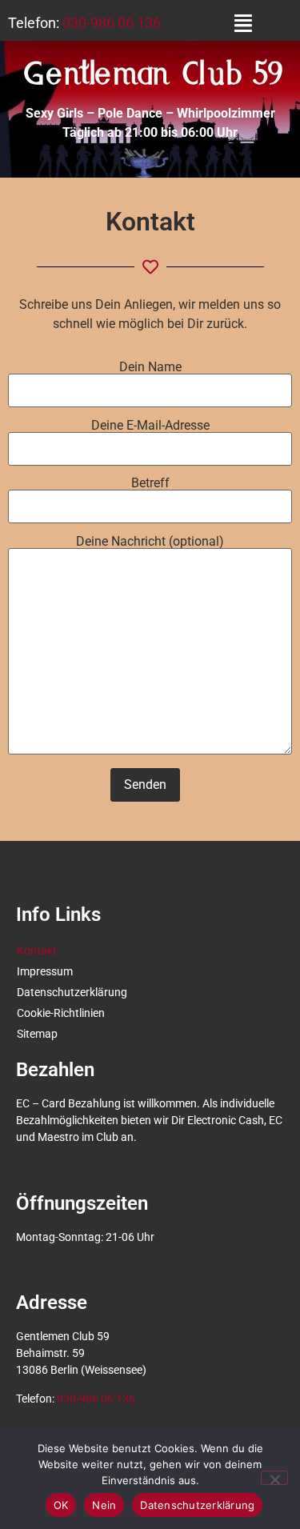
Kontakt (37, 950)
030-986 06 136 (111, 22)
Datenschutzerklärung (72, 992)
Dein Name (150, 367)
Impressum (45, 971)
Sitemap (37, 1033)
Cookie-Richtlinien (61, 1013)
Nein (104, 1505)
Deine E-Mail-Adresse (150, 426)
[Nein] (274, 1478)
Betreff (150, 483)
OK (61, 1505)
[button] (243, 23)
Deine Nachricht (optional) (150, 542)
